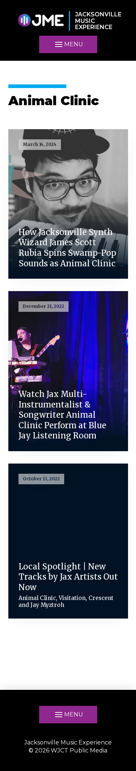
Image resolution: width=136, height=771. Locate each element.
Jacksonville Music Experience (68, 742)
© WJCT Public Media (68, 750)
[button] (68, 44)
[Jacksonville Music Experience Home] (40, 21)
